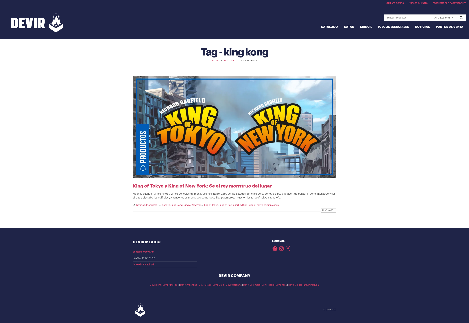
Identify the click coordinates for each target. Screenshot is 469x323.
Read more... (328, 210)
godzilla (166, 205)
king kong (177, 205)
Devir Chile (218, 285)
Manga (366, 26)
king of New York (193, 205)
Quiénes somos (395, 3)
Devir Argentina (188, 285)
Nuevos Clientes (418, 3)
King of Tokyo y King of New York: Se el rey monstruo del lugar (202, 186)
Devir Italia (281, 285)
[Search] (461, 18)
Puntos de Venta (449, 26)
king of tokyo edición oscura (264, 205)
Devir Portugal (311, 285)
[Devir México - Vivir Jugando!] (37, 23)
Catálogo (329, 26)
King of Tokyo (211, 205)
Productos (151, 205)
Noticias (422, 26)
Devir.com (155, 285)
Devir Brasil (205, 285)
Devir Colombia (251, 285)
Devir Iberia (268, 285)
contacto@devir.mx (143, 252)
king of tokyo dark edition (234, 205)
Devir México (295, 285)
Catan (349, 26)
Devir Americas (171, 285)
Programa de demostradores (449, 3)
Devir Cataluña (234, 285)
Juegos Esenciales (393, 26)
